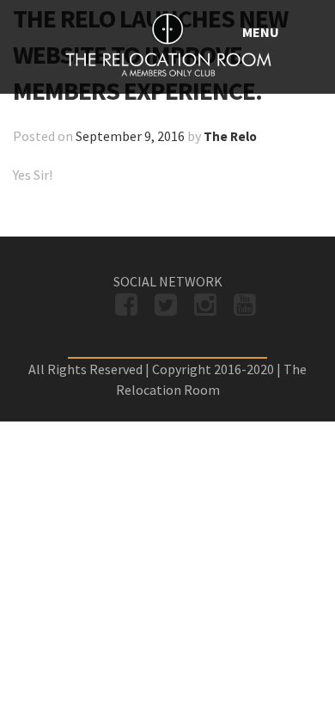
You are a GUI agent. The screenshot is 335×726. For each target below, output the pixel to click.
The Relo (230, 136)
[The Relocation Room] (167, 47)
